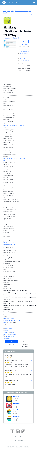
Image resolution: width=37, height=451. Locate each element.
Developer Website (24, 51)
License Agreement (24, 60)
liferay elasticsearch (9, 337)
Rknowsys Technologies (11, 38)
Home (4, 11)
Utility (12, 11)
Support (22, 56)
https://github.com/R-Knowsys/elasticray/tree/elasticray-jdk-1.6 (11, 320)
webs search (8, 330)
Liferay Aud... (16, 403)
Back (32, 15)
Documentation (24, 53)
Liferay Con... (16, 396)
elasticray (7, 336)
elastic (6, 332)
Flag (31, 360)
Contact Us (18, 437)
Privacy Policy (18, 440)
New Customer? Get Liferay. (24, 45)
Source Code (23, 58)
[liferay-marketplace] (10, 2)
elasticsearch (12, 334)
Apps (8, 11)
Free (23, 41)
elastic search (8, 328)
